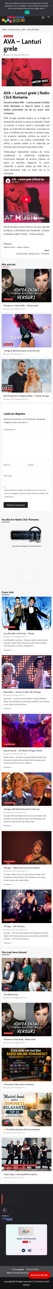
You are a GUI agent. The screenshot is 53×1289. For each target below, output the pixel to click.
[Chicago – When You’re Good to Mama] (26, 848)
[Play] (23, 1250)
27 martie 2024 (19, 871)
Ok (27, 12)
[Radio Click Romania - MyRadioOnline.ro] (5, 1210)
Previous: (16, 245)
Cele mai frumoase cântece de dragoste (24, 1165)
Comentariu (10, 429)
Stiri (5, 1078)
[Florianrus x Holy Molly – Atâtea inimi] (26, 285)
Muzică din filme (9, 627)
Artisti (6, 988)
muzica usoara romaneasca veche (15, 1168)
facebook (35, 230)
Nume (7, 464)
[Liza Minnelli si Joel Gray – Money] (26, 613)
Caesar (8, 55)
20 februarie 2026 (19, 399)
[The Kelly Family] (26, 974)
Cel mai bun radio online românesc (19, 1084)
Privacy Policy (32, 1269)
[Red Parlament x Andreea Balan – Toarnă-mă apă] (26, 376)
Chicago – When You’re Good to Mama (22, 868)
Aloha (8, 1178)
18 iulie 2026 (16, 1178)
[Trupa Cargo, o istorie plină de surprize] (26, 1154)
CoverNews (38, 1281)
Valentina (9, 637)
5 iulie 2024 (18, 695)
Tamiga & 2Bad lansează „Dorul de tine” (22, 350)
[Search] (48, 16)
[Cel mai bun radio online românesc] (26, 1064)
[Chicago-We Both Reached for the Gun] (26, 789)
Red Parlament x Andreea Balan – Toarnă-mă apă (26, 396)
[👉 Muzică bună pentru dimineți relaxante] (26, 1109)
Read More (7, 650)
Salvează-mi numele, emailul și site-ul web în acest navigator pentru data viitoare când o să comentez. (26, 493)
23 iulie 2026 (17, 1133)
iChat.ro (5, 1215)
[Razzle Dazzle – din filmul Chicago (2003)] (26, 730)
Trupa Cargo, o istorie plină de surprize (20, 1174)
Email (31, 464)
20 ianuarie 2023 (19, 55)
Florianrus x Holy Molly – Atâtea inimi (21, 305)
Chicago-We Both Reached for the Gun (22, 809)
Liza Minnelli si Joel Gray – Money (19, 633)
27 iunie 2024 (18, 754)
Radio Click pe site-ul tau (18, 1272)
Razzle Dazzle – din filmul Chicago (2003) (23, 750)
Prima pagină (18, 1269)
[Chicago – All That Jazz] (26, 906)
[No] (49, 8)
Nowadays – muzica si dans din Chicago (22, 692)
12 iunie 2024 (18, 812)
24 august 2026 (18, 998)
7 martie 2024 (19, 930)
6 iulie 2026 (17, 354)
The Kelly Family (11, 994)
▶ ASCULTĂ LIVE (39, 1275)
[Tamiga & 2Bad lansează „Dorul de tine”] (26, 330)
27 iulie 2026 (17, 1088)
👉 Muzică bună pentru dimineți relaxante (22, 1129)
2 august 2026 (17, 309)
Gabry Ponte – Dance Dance (29, 234)
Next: (33, 252)
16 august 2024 (19, 637)
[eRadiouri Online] (7, 1219)
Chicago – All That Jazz (14, 926)
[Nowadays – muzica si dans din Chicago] (26, 672)
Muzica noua (8, 36)
